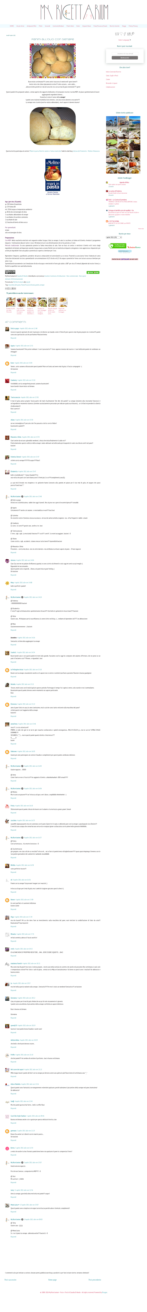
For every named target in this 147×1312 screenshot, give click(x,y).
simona (13, 560)
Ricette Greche (114, 26)
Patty (12, 805)
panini (37, 285)
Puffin (13, 1054)
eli (11, 880)
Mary (12, 582)
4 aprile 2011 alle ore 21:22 (33, 1069)
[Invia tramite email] (6, 288)
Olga (12, 917)
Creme (108, 79)
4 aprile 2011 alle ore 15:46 (27, 724)
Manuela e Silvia (16, 437)
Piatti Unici (70, 26)
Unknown (14, 751)
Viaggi (124, 26)
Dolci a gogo (15, 328)
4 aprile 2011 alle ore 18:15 (24, 949)
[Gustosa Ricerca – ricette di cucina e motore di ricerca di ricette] (134, 249)
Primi (40, 26)
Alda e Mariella (15, 1084)
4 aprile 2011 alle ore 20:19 (26, 1025)
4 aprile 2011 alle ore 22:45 (24, 1101)
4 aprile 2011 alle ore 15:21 (25, 684)
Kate (12, 363)
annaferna (14, 724)
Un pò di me (20, 26)
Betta (13, 1148)
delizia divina (15, 1040)
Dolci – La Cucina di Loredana (117, 200)
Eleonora (14, 704)
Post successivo (10, 1279)
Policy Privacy (133, 26)
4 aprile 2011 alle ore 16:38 (25, 865)
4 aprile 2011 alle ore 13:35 (31, 437)
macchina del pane (14, 285)
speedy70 (14, 1025)
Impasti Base (86, 26)
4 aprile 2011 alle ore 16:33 (26, 820)
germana (13, 1130)
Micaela (13, 934)
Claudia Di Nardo (22, 276)
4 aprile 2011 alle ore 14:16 (26, 637)
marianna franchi (16, 963)
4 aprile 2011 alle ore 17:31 (25, 934)
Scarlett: (13, 652)
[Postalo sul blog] (8, 288)
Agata (13, 345)
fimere (13, 899)
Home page (52, 1279)
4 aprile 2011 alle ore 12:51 (24, 345)
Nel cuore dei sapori (17, 1069)
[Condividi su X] (10, 288)
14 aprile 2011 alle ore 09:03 (33, 1219)
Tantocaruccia (15, 397)
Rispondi (13, 338)
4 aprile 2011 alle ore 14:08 (23, 582)
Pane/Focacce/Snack (100, 26)
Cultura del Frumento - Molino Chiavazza (86, 151)
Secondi (47, 26)
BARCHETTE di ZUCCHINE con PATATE (119, 223)
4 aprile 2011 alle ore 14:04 (25, 560)
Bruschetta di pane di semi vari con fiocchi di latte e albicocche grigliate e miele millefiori (123, 213)
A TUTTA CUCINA (113, 221)
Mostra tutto (141, 228)
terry (12, 1190)
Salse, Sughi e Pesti (112, 75)
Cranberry (14, 380)
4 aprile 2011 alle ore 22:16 (30, 1084)
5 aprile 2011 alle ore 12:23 (26, 1130)
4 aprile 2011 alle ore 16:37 (33, 837)
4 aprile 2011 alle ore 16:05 (26, 751)
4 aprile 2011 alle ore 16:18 (24, 805)
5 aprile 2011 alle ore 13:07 (33, 1162)
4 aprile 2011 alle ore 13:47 (30, 457)
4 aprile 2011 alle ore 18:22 (31, 963)
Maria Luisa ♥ (15, 1205)
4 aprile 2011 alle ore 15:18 (33, 669)
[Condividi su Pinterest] (15, 288)
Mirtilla (13, 865)
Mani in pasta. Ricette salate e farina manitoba (45, 151)
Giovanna (14, 998)
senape (42, 285)
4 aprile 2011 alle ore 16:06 (33, 788)
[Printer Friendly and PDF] (93, 273)
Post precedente (95, 1279)
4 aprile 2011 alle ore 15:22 (26, 704)
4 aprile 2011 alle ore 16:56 (22, 880)
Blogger (104, 1292)
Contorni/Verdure (58, 26)
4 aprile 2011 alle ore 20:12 (26, 998)
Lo (11, 983)
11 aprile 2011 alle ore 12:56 (23, 1190)
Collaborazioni (110, 87)
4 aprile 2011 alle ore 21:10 (24, 1054)
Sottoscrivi (125, 58)
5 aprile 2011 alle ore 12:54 (24, 1148)
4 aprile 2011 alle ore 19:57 (22, 983)
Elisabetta (14, 471)
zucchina (13, 820)
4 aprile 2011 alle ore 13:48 (33, 496)
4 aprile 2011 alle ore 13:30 (29, 397)
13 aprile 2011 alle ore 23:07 (29, 1205)
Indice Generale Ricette (113, 72)
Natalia (13, 684)
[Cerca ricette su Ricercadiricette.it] (117, 249)
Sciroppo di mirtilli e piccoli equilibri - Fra (121, 210)
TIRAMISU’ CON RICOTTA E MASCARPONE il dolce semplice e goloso (122, 203)
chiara (13, 420)
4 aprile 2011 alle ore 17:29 (23, 917)
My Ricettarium (18, 282)
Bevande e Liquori (111, 83)
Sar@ (12, 1101)
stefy (12, 949)
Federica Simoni (16, 457)
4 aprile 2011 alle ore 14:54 (26, 652)
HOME (12, 26)
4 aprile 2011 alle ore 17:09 (24, 899)
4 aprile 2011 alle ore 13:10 (26, 380)
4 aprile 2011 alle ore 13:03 (23, 363)
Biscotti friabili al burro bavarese (117, 193)
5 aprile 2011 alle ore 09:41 (35, 1116)
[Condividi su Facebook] (13, 288)
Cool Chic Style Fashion (18, 1116)
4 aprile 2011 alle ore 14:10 (33, 597)
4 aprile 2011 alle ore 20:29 (29, 1040)
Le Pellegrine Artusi (17, 669)
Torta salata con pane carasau (117, 184)
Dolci (78, 26)
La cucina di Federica (115, 191)
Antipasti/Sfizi (31, 26)
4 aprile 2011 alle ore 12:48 (28, 328)
